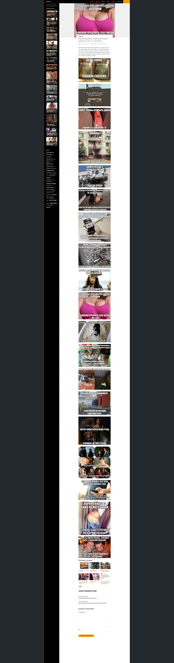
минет (48, 178)
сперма (54, 194)
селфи (52, 191)
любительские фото (52, 174)
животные (54, 168)
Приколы (103, 1)
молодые (49, 179)
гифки (47, 160)
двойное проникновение (49, 163)
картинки (48, 172)
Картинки (113, 1)
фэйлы (47, 200)
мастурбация (52, 175)
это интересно (49, 205)
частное (52, 200)
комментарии (53, 172)
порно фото (50, 187)
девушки (48, 168)
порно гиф (48, 185)
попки (51, 181)
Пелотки (48, 1)
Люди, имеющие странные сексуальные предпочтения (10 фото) (92, 602)
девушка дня (49, 166)
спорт (47, 196)
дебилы (48, 164)
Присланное (119, 1)
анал (47, 150)
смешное (52, 192)
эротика (53, 203)
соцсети (48, 194)
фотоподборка (50, 197)
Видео (108, 1)
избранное (50, 170)
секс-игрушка (48, 191)
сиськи (48, 192)
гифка (54, 159)
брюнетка (49, 159)
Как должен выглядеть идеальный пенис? (87, 597)
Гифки (92, 1)
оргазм (47, 181)
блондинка (50, 152)
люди (47, 175)
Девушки (97, 1)
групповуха (51, 160)
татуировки (51, 196)
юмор (48, 207)
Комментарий (82, 612)
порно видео (51, 183)
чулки (47, 203)
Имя (79, 629)
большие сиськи (49, 156)
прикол (47, 189)
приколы (52, 189)
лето (47, 174)
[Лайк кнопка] (80, 586)
